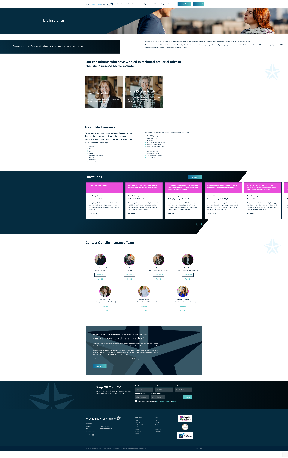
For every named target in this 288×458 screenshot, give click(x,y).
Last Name (157, 386)
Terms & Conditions (160, 401)
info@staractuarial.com (106, 428)
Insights (163, 4)
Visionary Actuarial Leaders (97, 186)
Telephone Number (140, 393)
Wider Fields (158, 431)
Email (176, 386)
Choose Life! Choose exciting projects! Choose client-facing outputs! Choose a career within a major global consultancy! (183, 188)
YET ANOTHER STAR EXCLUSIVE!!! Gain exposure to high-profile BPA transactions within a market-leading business (261, 188)
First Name (138, 386)
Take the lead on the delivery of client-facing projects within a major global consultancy (143, 187)
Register (137, 433)
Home (136, 420)
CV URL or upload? (156, 393)
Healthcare (158, 429)
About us (137, 422)
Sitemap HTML (142, 448)
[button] (201, 224)
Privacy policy (168, 401)
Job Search (156, 4)
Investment (158, 427)
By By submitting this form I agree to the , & (158, 401)
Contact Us (171, 4)
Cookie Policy (175, 401)
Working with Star (131, 4)
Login (104, 448)
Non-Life (157, 422)
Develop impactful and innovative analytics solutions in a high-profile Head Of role (222, 187)
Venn (201, 448)
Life (156, 420)
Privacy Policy (123, 448)
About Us (119, 4)
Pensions (157, 425)
